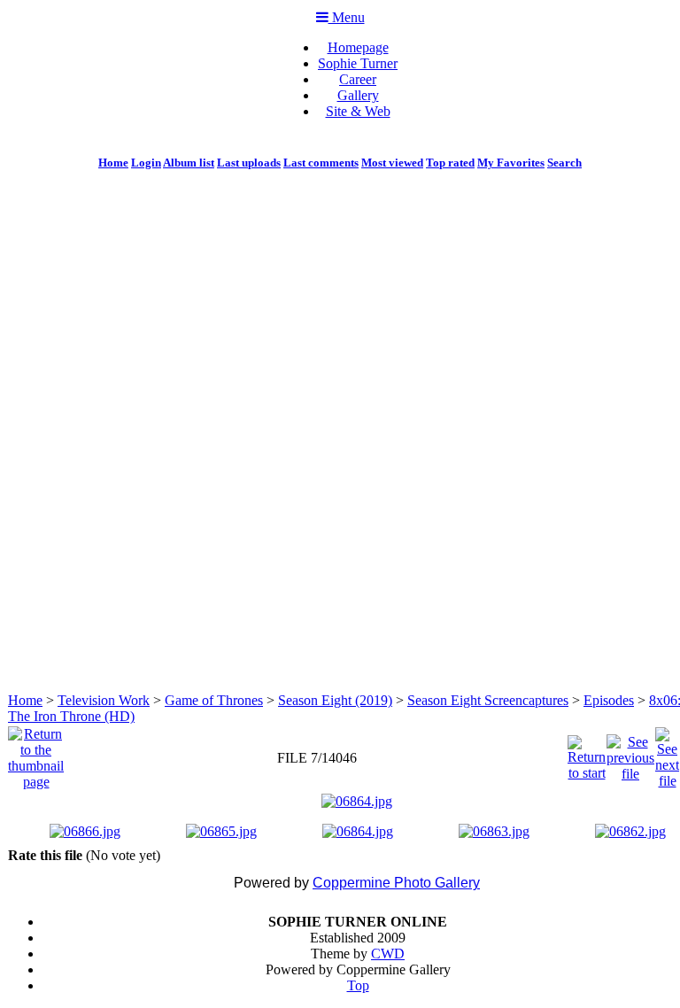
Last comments (321, 162)
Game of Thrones (214, 700)
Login (146, 162)
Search (564, 162)
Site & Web (358, 111)
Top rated (450, 162)
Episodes (608, 700)
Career (357, 79)
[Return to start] (587, 753)
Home (113, 162)
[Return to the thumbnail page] (36, 753)
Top (358, 985)
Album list (188, 162)
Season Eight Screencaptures (487, 700)
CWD (388, 953)
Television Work (104, 700)
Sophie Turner (358, 63)
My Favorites (511, 162)
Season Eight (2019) (335, 700)
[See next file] (667, 753)
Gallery (358, 95)
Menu (346, 17)
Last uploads (249, 162)
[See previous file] (630, 753)
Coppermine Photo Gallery (396, 882)
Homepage (358, 47)
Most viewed (392, 162)
